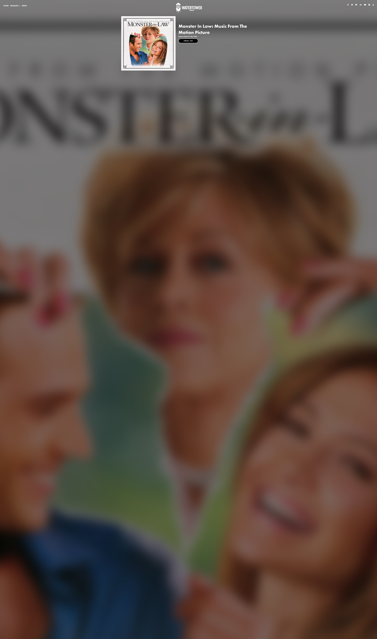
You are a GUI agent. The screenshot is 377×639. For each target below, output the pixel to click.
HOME (6, 6)
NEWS (24, 6)
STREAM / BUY (188, 41)
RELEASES (14, 6)
